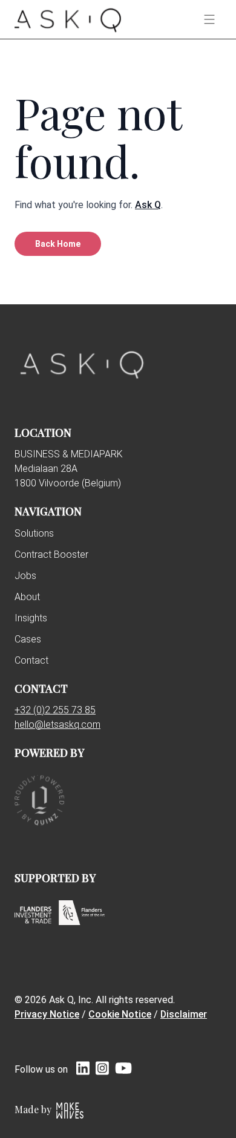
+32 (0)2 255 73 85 (55, 710)
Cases (28, 639)
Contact (31, 660)
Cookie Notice (119, 1014)
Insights (31, 618)
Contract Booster (51, 554)
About (27, 597)
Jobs (25, 575)
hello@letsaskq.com (57, 724)
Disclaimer (183, 1014)
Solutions (34, 533)
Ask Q (148, 205)
